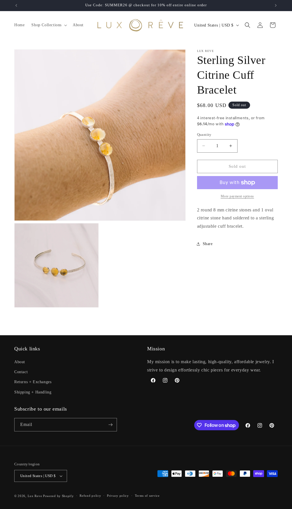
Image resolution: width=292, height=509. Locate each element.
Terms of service (147, 495)
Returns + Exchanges (32, 382)
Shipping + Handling (32, 392)
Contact (21, 372)
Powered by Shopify (58, 496)
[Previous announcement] (16, 5)
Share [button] (208, 244)
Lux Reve (35, 496)
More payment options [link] (237, 196)
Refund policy (90, 495)
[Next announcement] (275, 5)
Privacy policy (118, 495)
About (19, 362)
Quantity (204, 134)
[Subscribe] (110, 424)
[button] (48, 25)
